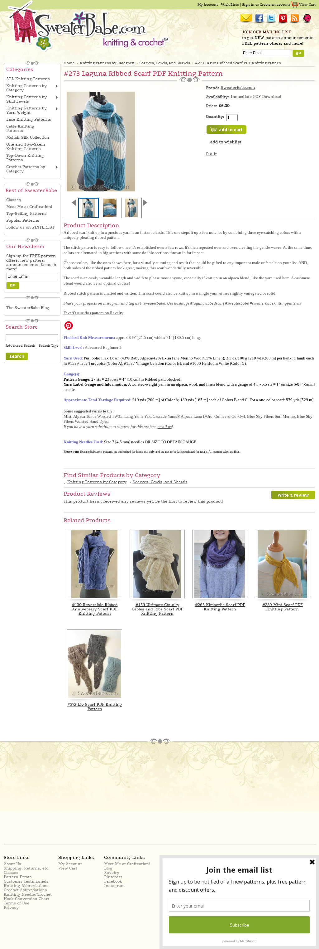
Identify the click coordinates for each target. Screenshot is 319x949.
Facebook (113, 881)
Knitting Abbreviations (26, 886)
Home (69, 63)
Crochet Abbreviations (25, 890)
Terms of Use (16, 903)
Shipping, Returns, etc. (26, 868)
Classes (13, 200)
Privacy (11, 907)
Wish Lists (230, 4)
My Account (208, 4)
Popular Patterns (22, 220)
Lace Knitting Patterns (28, 119)
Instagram (114, 886)
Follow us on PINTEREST (30, 227)
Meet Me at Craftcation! (29, 207)
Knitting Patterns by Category (26, 88)
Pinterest (113, 877)
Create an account (275, 4)
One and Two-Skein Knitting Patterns (25, 146)
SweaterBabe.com (238, 87)
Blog (108, 868)
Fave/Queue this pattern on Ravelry (93, 313)
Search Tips (49, 346)
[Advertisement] (60, 793)
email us (165, 426)
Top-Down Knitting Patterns (25, 157)
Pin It (211, 154)
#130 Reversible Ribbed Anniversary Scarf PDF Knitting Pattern (95, 609)
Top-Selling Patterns (26, 213)
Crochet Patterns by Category (25, 169)
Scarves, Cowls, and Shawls (164, 63)
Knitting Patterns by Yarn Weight (26, 110)
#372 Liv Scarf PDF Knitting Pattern (94, 706)
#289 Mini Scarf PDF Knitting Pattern (282, 607)
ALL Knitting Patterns (28, 79)
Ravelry (111, 872)
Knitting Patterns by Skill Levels (26, 99)
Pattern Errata (18, 877)
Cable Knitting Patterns (20, 128)
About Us (12, 864)
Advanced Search (20, 346)
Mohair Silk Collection (27, 137)
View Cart (307, 4)
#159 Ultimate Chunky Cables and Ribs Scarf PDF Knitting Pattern (157, 609)
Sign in (248, 4)
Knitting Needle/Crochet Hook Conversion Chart (28, 896)
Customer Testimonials (26, 881)
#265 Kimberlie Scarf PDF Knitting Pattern (220, 607)
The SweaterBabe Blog (27, 308)
